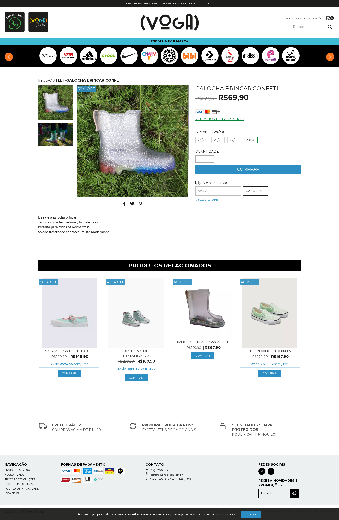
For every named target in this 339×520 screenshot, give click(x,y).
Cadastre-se (293, 18)
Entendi (251, 514)
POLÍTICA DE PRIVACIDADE (22, 488)
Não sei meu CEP (206, 200)
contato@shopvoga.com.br (166, 474)
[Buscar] (329, 27)
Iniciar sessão (312, 18)
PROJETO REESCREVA (19, 484)
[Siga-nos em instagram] (261, 471)
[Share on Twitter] (132, 203)
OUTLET (57, 80)
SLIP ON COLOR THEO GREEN (270, 351)
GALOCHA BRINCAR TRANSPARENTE (203, 342)
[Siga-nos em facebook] (271, 471)
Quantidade (207, 151)
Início (43, 80)
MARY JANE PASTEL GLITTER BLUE (69, 351)
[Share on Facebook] (124, 203)
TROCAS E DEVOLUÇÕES (20, 479)
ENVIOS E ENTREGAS (18, 470)
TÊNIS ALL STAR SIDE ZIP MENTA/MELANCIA (136, 353)
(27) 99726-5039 (159, 470)
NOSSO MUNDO (14, 474)
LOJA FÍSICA (12, 493)
